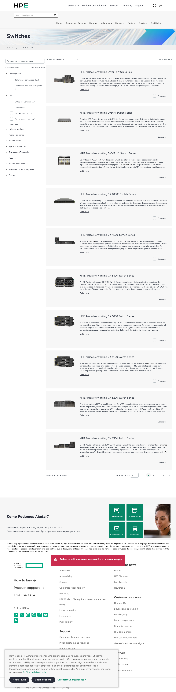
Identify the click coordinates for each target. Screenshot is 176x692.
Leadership (65, 616)
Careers (63, 582)
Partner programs (123, 670)
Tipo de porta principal (18, 163)
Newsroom (120, 587)
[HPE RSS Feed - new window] (16, 620)
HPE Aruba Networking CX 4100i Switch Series (107, 234)
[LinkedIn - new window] (16, 615)
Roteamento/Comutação (19, 152)
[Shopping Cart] (148, 5)
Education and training (126, 608)
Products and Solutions (94, 5)
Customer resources (127, 597)
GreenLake (73, 5)
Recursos (12, 157)
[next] (169, 475)
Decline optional (43, 679)
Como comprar (134, 534)
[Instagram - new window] (28, 615)
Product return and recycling (74, 642)
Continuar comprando (14, 47)
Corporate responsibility (72, 587)
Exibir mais (14, 124)
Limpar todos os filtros (37, 67)
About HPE (65, 570)
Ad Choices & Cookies (49, 688)
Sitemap (66, 688)
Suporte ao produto (134, 516)
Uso (10, 95)
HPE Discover (121, 576)
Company (127, 5)
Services (114, 5)
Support (139, 5)
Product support (27, 588)
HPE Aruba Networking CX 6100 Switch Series (107, 356)
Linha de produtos (16, 129)
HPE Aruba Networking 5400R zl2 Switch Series (108, 153)
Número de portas (16, 134)
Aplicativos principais (17, 146)
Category (12, 175)
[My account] (160, 5)
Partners (119, 653)
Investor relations (68, 610)
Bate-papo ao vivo (117, 516)
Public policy (65, 621)
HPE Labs (64, 593)
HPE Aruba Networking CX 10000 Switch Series (108, 194)
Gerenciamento (15, 73)
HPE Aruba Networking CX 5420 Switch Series (107, 275)
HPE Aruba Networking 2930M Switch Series (106, 112)
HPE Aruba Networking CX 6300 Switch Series (107, 438)
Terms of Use (29, 688)
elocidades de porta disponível (21, 169)
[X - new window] (22, 615)
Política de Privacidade (34, 672)
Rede (24, 47)
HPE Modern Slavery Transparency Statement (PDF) (82, 602)
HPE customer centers (125, 637)
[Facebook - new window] (39, 615)
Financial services (123, 626)
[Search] (55, 15)
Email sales (22, 595)
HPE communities (123, 631)
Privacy (17, 688)
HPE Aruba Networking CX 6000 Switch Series (107, 316)
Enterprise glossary (124, 620)
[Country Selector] (154, 5)
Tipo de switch (15, 140)
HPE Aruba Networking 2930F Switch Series (106, 71)
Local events (120, 582)
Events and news (125, 564)
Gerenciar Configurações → (71, 679)
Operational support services (74, 637)
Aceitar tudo (19, 679)
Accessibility (65, 576)
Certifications (121, 658)
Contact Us (120, 603)
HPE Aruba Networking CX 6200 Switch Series (107, 397)
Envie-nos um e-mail (116, 534)
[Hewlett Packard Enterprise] (21, 5)
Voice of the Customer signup (129, 643)
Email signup (120, 614)
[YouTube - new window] (45, 615)
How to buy (23, 580)
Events (117, 570)
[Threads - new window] (33, 615)
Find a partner (121, 664)
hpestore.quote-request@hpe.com (63, 531)
